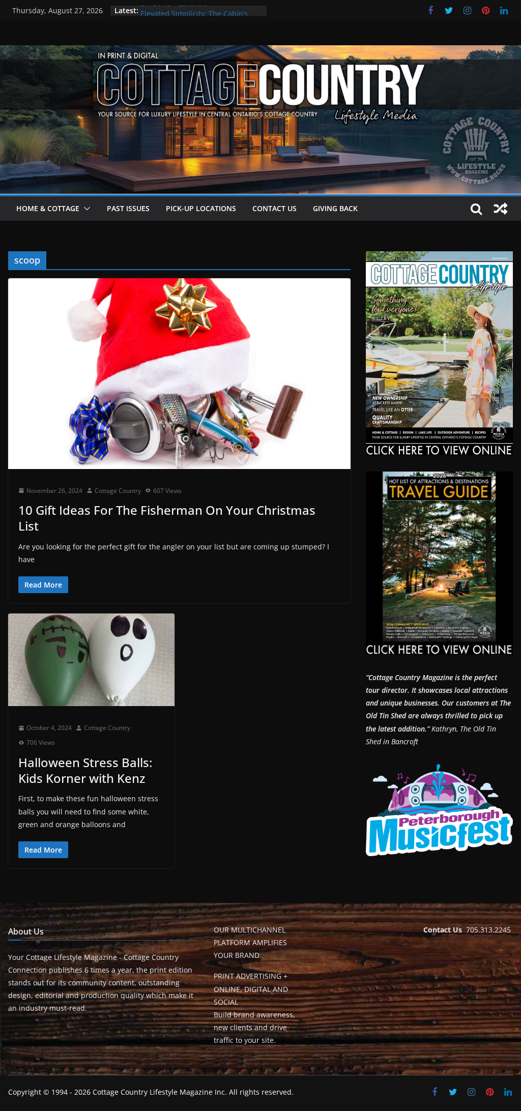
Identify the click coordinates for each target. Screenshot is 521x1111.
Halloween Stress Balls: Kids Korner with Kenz (85, 770)
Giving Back (335, 208)
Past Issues (128, 208)
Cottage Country (118, 490)
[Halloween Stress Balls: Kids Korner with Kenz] (91, 659)
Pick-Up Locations (201, 208)
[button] (85, 208)
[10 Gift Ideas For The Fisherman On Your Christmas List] (179, 373)
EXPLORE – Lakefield (174, 10)
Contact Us (274, 208)
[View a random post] (500, 208)
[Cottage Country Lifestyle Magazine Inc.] (260, 52)
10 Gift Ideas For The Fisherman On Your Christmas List (166, 518)
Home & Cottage (47, 208)
